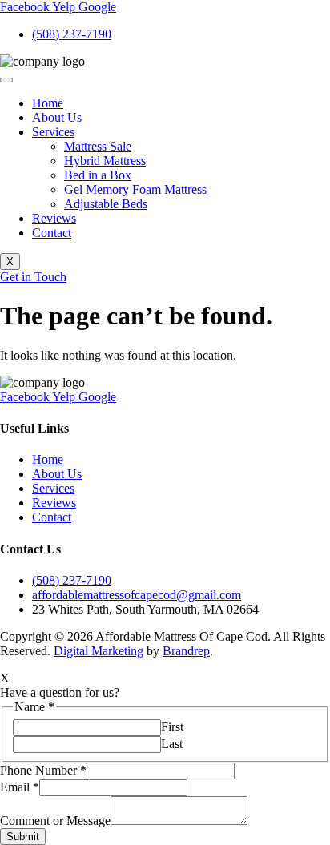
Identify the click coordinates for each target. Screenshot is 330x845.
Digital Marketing (98, 651)
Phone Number (43, 770)
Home (47, 103)
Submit (22, 837)
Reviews (54, 218)
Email (19, 787)
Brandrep (186, 651)
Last (172, 743)
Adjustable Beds (105, 204)
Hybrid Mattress (105, 160)
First (172, 727)
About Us (57, 117)
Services (53, 132)
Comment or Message (55, 820)
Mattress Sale (97, 146)
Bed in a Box (97, 175)
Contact (51, 232)
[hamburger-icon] (6, 80)
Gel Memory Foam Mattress (135, 189)
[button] (5, 678)
